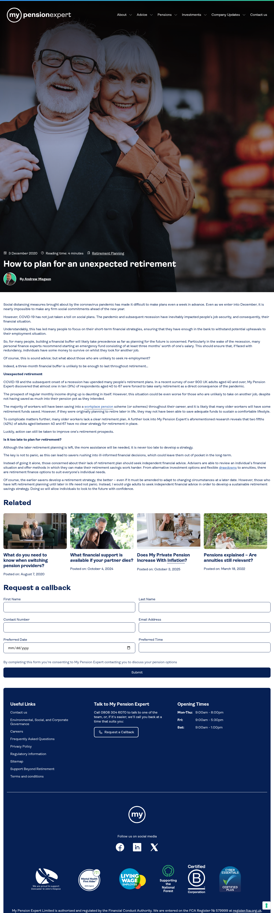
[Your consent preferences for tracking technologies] (266, 905)
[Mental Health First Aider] (89, 879)
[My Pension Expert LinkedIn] (137, 848)
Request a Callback (119, 732)
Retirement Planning (108, 253)
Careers (16, 731)
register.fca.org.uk (247, 911)
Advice (142, 15)
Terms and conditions (27, 776)
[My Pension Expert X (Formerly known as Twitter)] (154, 848)
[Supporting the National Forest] (168, 879)
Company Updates (225, 15)
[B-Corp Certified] (196, 879)
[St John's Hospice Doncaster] (46, 879)
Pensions (165, 15)
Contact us (258, 15)
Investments (191, 15)
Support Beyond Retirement (32, 769)
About (122, 15)
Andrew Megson (37, 279)
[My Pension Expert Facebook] (120, 848)
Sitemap (16, 761)
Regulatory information (28, 754)
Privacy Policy (21, 746)
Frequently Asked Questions (32, 739)
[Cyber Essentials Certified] (230, 879)
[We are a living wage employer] (132, 879)
